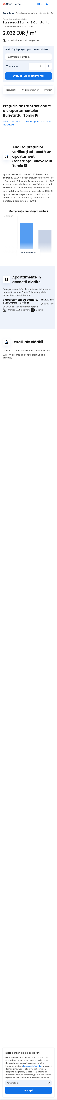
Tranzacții (11, 89)
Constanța (44, 13)
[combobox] (28, 56)
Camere (13, 66)
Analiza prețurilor (30, 89)
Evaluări (48, 89)
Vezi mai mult (28, 252)
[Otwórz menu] (52, 4)
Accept (28, 1090)
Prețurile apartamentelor (26, 13)
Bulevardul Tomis (24, 26)
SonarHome (8, 13)
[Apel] (47, 4)
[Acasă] (12, 4)
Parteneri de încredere (32, 1066)
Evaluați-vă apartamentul (28, 76)
